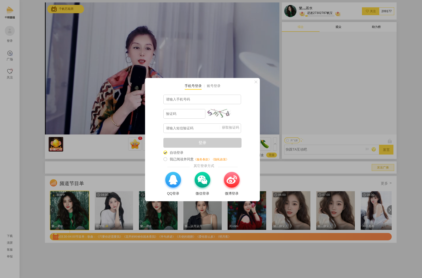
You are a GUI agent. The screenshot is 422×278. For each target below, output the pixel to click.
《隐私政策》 (220, 159)
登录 (202, 143)
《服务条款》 (202, 159)
